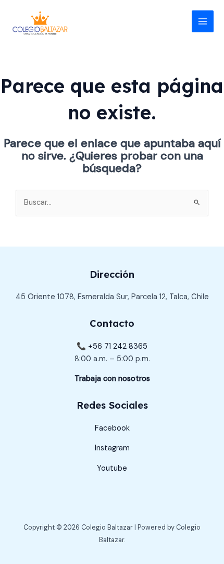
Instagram (112, 448)
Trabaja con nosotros (112, 379)
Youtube (112, 468)
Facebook (112, 428)
